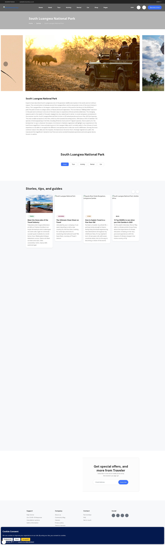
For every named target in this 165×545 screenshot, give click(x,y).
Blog (117, 216)
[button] (139, 7)
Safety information (32, 523)
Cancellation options (33, 520)
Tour (58, 7)
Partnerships (87, 515)
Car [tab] (101, 164)
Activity (68, 7)
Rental (79, 7)
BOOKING (61, 216)
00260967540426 (10, 2)
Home (41, 7)
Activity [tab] (82, 164)
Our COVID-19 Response (34, 517)
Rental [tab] (92, 164)
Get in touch (87, 520)
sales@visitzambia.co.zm (27, 2)
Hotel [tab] (65, 164)
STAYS (89, 216)
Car (88, 7)
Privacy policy (59, 523)
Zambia (38, 23)
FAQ (84, 517)
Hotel (50, 7)
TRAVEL (32, 216)
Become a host (155, 7)
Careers (57, 520)
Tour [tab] (73, 164)
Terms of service (60, 525)
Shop (96, 7)
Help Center (30, 515)
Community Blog (60, 517)
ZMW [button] (132, 7)
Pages (106, 7)
